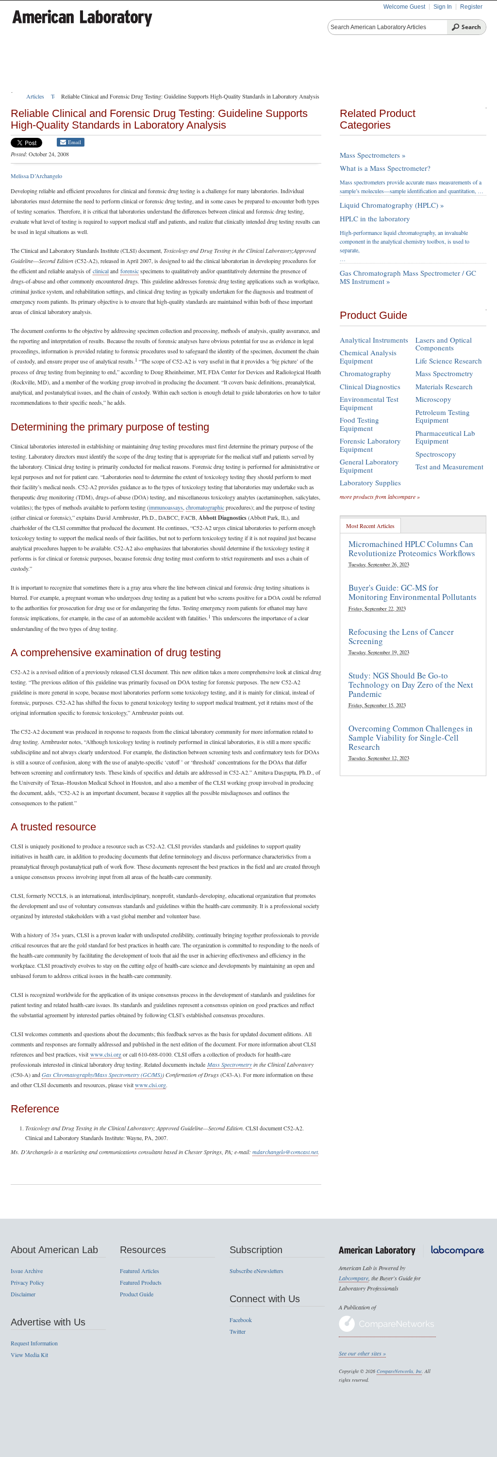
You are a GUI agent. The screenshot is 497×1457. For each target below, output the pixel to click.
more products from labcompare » (380, 496)
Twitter (238, 1331)
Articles (79, 68)
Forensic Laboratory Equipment (370, 445)
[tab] (370, 525)
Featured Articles (139, 1271)
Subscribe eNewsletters (256, 1271)
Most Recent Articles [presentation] (370, 526)
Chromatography (365, 373)
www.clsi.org (105, 1054)
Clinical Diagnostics (370, 386)
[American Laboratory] (105, 15)
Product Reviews (310, 68)
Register (471, 7)
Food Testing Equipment (359, 424)
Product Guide (142, 68)
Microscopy (433, 399)
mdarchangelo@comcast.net (285, 1152)
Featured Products (224, 68)
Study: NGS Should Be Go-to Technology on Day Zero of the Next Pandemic (410, 684)
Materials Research (444, 386)
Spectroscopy (435, 454)
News (418, 68)
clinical (101, 271)
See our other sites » (362, 1353)
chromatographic (205, 507)
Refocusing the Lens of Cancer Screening (401, 636)
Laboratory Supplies (370, 482)
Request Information (34, 1343)
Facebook (241, 1320)
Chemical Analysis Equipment (368, 356)
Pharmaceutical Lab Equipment (445, 437)
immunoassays (166, 507)
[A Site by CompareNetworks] (387, 1333)
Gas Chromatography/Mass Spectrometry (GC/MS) (102, 1074)
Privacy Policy (27, 1282)
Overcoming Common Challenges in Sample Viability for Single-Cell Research (410, 737)
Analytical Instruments (374, 340)
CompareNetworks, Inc (399, 1371)
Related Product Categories (377, 119)
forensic (129, 271)
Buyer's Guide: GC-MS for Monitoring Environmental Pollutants (412, 592)
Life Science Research (448, 360)
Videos (374, 68)
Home (31, 68)
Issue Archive (27, 1271)
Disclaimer (23, 1294)
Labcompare (353, 1278)
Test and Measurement (449, 466)
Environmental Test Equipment (369, 403)
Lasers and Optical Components (443, 344)
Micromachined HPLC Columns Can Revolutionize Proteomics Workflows (411, 548)
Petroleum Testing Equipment (442, 416)
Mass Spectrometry (229, 1064)
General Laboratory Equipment (369, 466)
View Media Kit (29, 1354)
